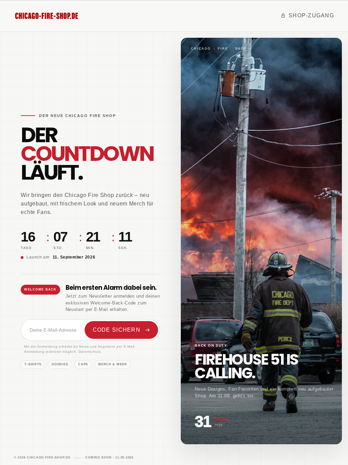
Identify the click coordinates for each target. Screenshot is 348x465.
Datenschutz (90, 351)
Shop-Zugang (311, 15)
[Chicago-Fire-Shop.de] (46, 15)
